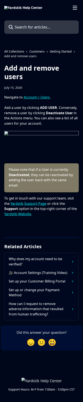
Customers (37, 51)
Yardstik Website (17, 214)
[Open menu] (75, 7)
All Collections (14, 51)
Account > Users (37, 97)
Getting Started (61, 51)
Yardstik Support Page (28, 203)
